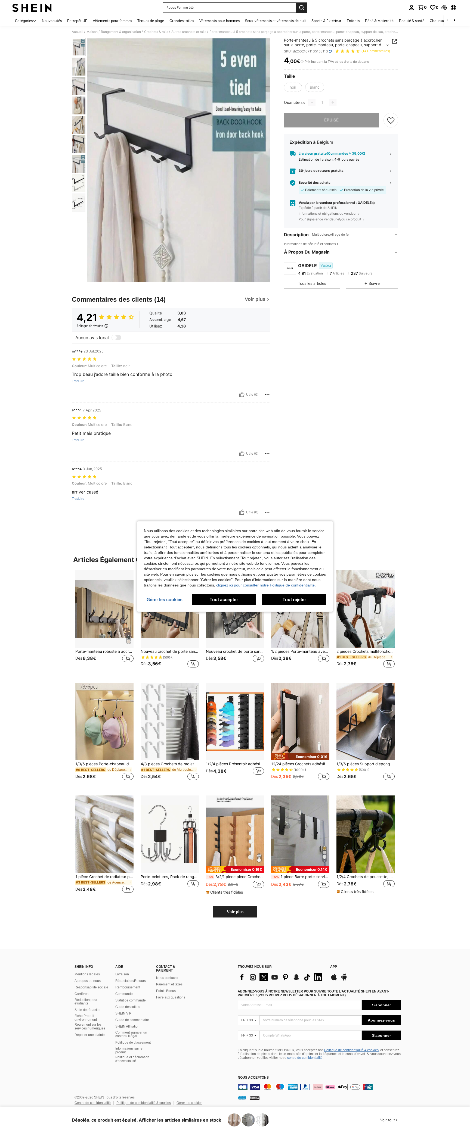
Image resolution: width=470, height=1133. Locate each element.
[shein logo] (32, 7)
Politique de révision (90, 326)
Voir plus (235, 911)
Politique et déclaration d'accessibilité (132, 1059)
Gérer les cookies (189, 1103)
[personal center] (411, 7)
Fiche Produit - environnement (86, 1018)
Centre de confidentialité (93, 1103)
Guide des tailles (127, 1007)
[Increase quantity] (332, 102)
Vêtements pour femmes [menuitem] (112, 20)
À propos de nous (88, 981)
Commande (124, 994)
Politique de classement (133, 1042)
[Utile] (242, 394)
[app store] (334, 980)
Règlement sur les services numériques (90, 1026)
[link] (422, 7)
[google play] (344, 980)
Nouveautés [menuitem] (52, 20)
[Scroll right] (454, 20)
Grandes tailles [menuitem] (181, 20)
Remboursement (127, 987)
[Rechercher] (301, 7)
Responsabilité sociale (91, 987)
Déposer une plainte (90, 1035)
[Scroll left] (448, 20)
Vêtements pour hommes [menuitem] (219, 20)
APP (333, 967)
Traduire (78, 381)
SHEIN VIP (123, 1013)
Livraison (122, 974)
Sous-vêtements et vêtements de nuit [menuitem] (275, 20)
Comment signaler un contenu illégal (131, 1034)
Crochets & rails (156, 32)
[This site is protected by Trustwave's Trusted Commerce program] (242, 1098)
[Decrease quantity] (312, 102)
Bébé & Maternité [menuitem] (379, 20)
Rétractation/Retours (130, 981)
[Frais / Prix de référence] (302, 62)
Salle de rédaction (88, 1010)
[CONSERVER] (391, 120)
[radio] (293, 87)
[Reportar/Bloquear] (267, 394)
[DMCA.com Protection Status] (254, 1098)
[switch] (116, 337)
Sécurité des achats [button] (314, 183)
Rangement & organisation (121, 32)
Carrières (81, 994)
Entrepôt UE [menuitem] (77, 20)
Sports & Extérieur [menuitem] (326, 20)
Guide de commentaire (132, 1020)
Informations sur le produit (129, 1050)
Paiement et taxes (169, 984)
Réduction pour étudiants (86, 1002)
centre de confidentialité (305, 1058)
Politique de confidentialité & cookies (351, 1050)
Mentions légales (87, 974)
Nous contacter (167, 978)
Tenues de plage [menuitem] (150, 20)
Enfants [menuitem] (353, 20)
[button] (444, 7)
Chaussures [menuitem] (439, 20)
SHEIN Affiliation (127, 1026)
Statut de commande (130, 1000)
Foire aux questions (170, 997)
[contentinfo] (319, 1087)
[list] (281, 977)
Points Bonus (166, 991)
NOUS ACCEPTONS (253, 1077)
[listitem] (104, 622)
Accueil (77, 32)
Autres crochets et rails (188, 32)
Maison (92, 32)
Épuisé (331, 120)
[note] (300, 756)
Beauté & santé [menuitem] (411, 20)
